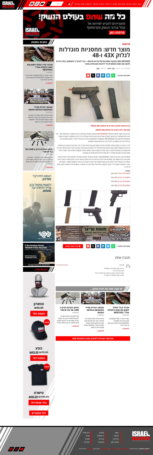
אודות (82, 4)
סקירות (115, 4)
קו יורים (101, 4)
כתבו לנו (77, 4)
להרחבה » (125, 329)
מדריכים (128, 4)
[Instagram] (37, 4)
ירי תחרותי (108, 4)
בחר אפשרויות (39, 402)
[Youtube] (42, 4)
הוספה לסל (39, 313)
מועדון (87, 439)
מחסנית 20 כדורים (124, 185)
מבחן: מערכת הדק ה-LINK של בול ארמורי (69, 308)
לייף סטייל (88, 4)
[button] (113, 75)
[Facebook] (32, 4)
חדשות (134, 4)
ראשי (139, 4)
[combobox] (57, 4)
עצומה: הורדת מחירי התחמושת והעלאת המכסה (94, 310)
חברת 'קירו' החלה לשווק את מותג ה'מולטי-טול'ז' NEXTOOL (118, 310)
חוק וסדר (95, 4)
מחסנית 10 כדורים (124, 173)
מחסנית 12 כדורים (124, 177)
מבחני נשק (121, 4)
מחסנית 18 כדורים (124, 181)
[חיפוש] (49, 4)
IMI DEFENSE (102, 134)
